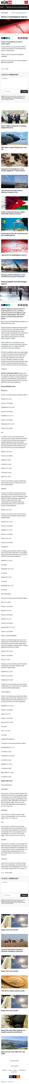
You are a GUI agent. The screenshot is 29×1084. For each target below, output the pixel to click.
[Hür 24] (6, 2)
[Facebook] (2, 38)
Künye (10, 1070)
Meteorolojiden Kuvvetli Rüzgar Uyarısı (16, 7)
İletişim (15, 1070)
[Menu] (26, 2)
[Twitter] (4, 38)
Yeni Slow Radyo (14, 1061)
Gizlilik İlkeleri (22, 1070)
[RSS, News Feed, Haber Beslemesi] (18, 1076)
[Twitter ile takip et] (14, 1076)
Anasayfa (5, 12)
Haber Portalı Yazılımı (9, 1081)
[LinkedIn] (7, 38)
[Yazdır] (19, 38)
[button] (21, 38)
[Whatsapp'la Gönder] (9, 38)
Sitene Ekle (14, 1072)
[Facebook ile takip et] (11, 1076)
